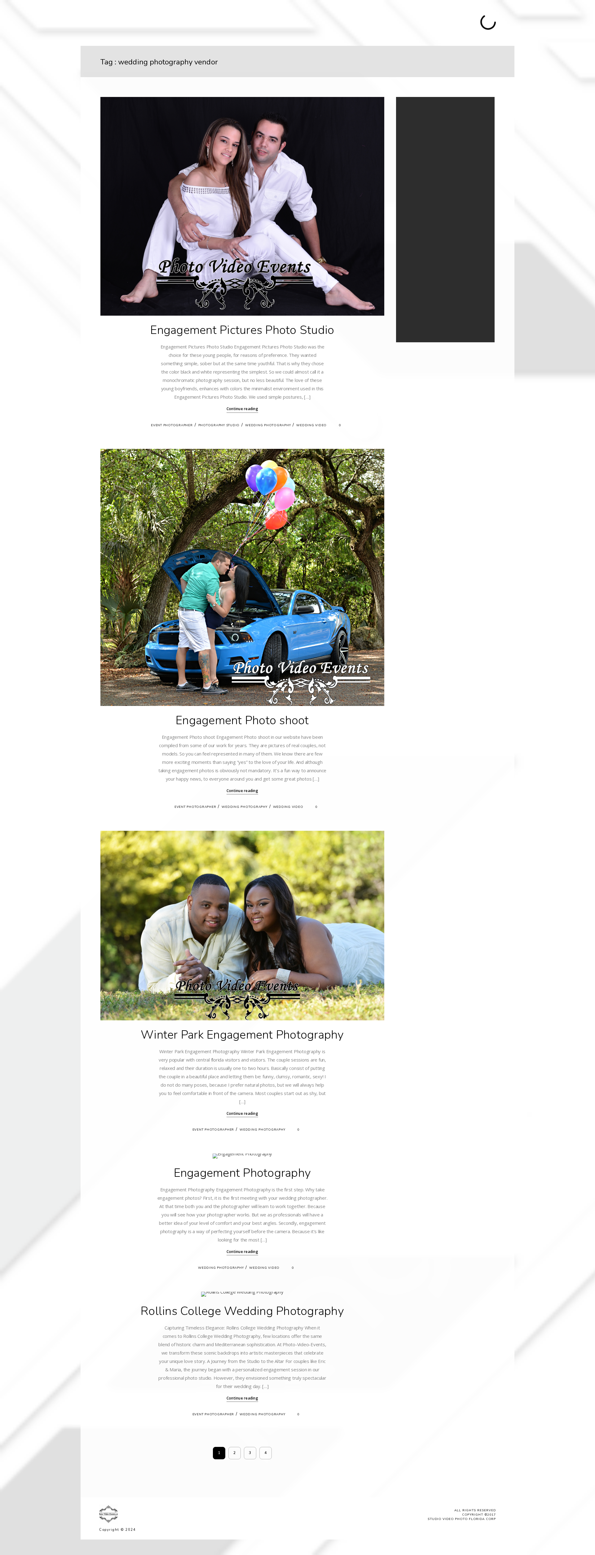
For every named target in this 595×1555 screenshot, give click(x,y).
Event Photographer (172, 425)
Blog (267, 23)
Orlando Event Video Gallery (433, 279)
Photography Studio (219, 425)
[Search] (474, 115)
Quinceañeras (147, 23)
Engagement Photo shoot (242, 720)
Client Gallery (294, 23)
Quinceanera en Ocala (427, 294)
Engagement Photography (242, 1173)
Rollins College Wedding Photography (242, 1311)
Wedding (178, 23)
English (371, 10)
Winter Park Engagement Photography (242, 1035)
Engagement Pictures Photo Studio (242, 330)
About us (247, 23)
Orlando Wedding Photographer (437, 271)
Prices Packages (212, 23)
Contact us (327, 23)
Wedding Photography (268, 425)
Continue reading (242, 408)
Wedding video (311, 425)
